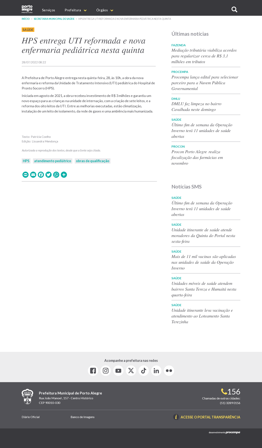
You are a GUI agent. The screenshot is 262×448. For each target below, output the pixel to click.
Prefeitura (73, 10)
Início (26, 18)
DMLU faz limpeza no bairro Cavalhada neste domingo (196, 106)
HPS (26, 161)
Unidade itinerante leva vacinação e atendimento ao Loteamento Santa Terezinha (202, 315)
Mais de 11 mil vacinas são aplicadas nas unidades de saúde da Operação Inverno (203, 262)
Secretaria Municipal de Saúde (54, 18)
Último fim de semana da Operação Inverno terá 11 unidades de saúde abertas (201, 130)
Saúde (28, 29)
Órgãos (102, 10)
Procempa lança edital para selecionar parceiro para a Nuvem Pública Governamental (204, 82)
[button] (234, 9)
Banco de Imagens (83, 417)
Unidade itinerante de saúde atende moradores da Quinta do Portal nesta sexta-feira (203, 235)
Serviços (48, 10)
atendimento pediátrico (52, 161)
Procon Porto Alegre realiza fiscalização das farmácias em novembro (197, 157)
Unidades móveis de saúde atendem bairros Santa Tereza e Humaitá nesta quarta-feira (203, 289)
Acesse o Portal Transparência (210, 417)
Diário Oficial (31, 417)
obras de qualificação (92, 161)
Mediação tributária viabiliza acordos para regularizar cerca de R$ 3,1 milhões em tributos (204, 55)
